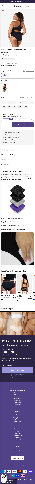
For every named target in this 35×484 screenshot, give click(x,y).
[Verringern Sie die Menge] (3, 125)
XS (9, 102)
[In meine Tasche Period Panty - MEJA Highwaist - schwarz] (9, 292)
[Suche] (28, 6)
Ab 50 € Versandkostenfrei (17, 1)
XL (31, 102)
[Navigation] (2, 6)
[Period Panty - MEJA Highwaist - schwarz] (8, 284)
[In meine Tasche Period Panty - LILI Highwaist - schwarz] (24, 292)
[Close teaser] (16, 479)
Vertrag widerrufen (17, 458)
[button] (28, 71)
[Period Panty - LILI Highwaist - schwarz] (24, 284)
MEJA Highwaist (6, 295)
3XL (9, 106)
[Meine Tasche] (32, 6)
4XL (15, 106)
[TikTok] (19, 450)
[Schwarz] (2, 299)
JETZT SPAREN (17, 370)
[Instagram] (15, 450)
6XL (26, 106)
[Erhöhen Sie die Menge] (9, 125)
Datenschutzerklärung (22, 377)
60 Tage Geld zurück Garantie (13, 132)
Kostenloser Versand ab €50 (12, 137)
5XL (20, 106)
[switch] (3, 481)
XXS (3, 102)
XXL (4, 106)
